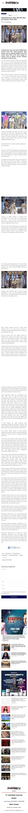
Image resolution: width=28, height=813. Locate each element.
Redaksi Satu (9, 807)
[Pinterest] (12, 45)
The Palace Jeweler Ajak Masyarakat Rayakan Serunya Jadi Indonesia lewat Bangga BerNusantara (19, 662)
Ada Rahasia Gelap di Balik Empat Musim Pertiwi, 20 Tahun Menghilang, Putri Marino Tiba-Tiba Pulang (19, 653)
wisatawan (3, 76)
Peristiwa (4, 13)
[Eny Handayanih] (2, 22)
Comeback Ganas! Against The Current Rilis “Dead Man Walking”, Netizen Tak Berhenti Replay (18, 741)
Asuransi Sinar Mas (8, 553)
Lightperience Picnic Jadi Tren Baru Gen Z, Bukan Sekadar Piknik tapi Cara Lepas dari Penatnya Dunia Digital (18, 716)
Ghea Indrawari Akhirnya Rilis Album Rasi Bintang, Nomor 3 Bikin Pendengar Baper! (19, 707)
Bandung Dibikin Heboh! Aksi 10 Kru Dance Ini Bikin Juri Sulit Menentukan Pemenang (18, 758)
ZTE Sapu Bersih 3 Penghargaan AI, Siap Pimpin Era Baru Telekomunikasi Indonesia (19, 774)
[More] (24, 604)
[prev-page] (2, 782)
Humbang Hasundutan (16, 553)
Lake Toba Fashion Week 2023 (13, 555)
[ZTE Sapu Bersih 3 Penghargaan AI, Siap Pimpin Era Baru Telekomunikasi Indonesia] (5, 776)
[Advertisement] (14, 97)
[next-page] (4, 782)
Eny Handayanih (8, 22)
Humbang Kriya (6, 62)
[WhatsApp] (15, 45)
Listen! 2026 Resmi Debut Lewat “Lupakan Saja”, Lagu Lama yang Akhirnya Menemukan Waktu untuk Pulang (18, 646)
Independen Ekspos (17, 807)
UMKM (21, 555)
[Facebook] (6, 45)
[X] (9, 45)
